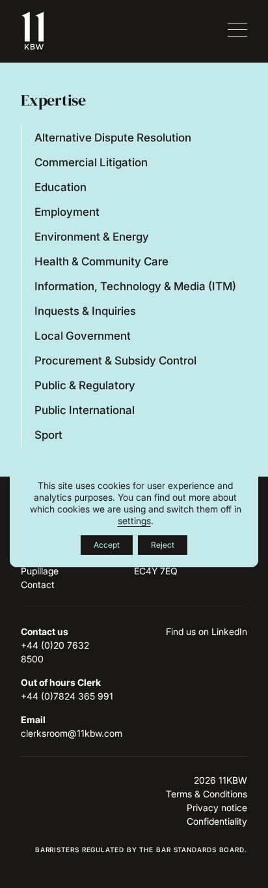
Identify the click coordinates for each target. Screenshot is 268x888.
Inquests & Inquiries (85, 311)
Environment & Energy (91, 236)
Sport (48, 434)
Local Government (82, 335)
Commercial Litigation (91, 162)
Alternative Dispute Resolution (112, 137)
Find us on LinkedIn (206, 631)
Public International (84, 410)
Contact (38, 584)
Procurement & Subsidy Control (115, 360)
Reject (162, 545)
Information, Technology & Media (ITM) (135, 286)
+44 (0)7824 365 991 (67, 696)
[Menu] (235, 30)
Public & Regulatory (84, 385)
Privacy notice (217, 807)
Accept (107, 545)
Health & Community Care (101, 261)
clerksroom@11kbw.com (71, 733)
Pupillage (40, 570)
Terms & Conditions (206, 793)
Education (60, 187)
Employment (67, 211)
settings (134, 520)
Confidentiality (217, 821)
